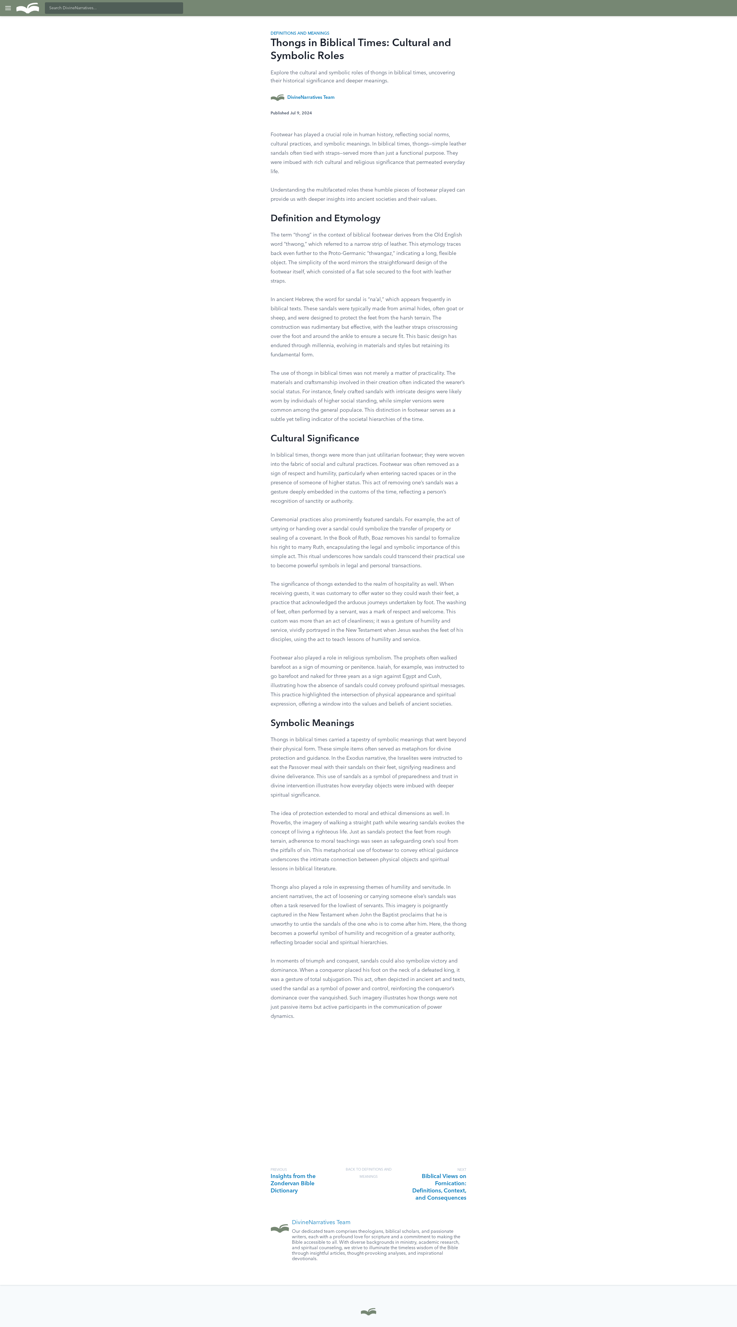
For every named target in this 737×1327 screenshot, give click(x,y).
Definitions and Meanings (300, 33)
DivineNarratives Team (311, 97)
